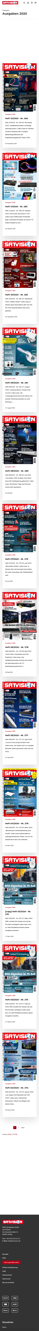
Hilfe (4, 1258)
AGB (4, 1271)
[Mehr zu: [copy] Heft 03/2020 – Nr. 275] (19, 898)
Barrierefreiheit (8, 1282)
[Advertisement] (19, 39)
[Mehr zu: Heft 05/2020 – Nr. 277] (19, 721)
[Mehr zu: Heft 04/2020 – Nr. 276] (19, 809)
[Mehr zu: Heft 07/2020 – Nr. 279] (19, 544)
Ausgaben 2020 (10, 114)
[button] (36, 3)
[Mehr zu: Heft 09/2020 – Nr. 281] (19, 370)
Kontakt (5, 1254)
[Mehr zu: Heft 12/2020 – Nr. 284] (19, 105)
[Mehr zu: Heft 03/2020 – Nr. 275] (19, 985)
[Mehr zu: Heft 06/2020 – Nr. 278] (19, 634)
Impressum (6, 1279)
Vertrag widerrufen (11, 1262)
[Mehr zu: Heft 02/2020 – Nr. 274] (19, 1073)
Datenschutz (7, 1275)
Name (4, 1327)
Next (22, 1127)
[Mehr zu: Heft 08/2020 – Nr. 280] (19, 456)
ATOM (15, 1134)
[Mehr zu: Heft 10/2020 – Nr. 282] (19, 280)
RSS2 (10, 1134)
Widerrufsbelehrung (10, 1267)
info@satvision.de (14, 1241)
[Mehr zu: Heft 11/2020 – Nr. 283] (19, 192)
